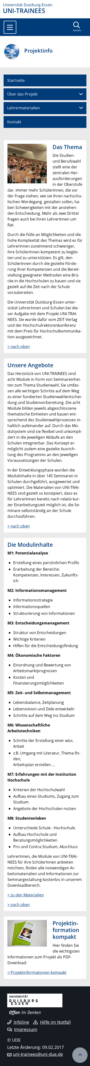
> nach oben (18, 346)
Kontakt (14, 122)
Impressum (25, 1029)
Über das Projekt (22, 94)
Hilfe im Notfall (55, 1022)
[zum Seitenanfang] (80, 1055)
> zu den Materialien (25, 895)
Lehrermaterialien (23, 108)
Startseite (16, 80)
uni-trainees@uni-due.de (38, 1054)
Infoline (21, 1022)
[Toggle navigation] (10, 27)
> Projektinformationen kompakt (36, 972)
